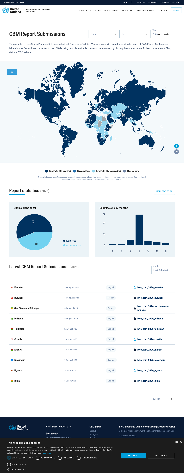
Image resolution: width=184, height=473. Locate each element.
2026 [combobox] (163, 34)
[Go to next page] (172, 399)
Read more (46, 453)
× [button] (181, 442)
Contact (163, 10)
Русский (165, 2)
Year (154, 30)
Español (176, 2)
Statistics (95, 10)
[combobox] (103, 34)
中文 (132, 2)
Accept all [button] (133, 455)
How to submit (111, 10)
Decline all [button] (161, 455)
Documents (127, 10)
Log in (176, 10)
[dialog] (92, 455)
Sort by (156, 266)
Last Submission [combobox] (161, 270)
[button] (176, 146)
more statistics (164, 191)
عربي (125, 2)
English (141, 2)
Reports (83, 10)
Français (152, 2)
